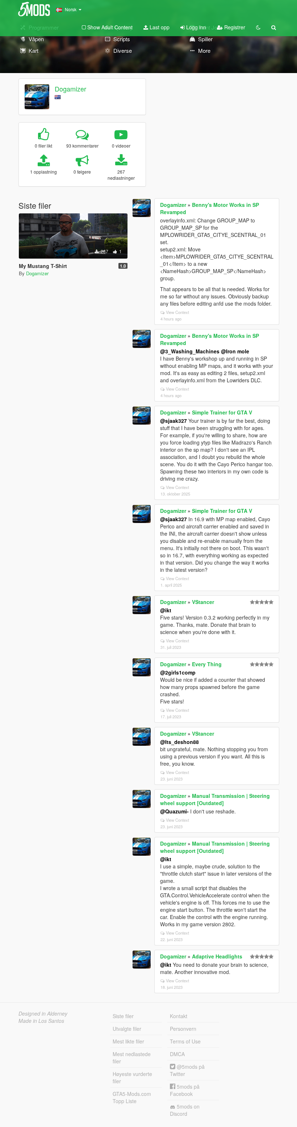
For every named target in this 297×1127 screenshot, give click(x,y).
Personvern (183, 1028)
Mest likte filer (128, 1041)
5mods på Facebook (185, 1090)
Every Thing (207, 664)
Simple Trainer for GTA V (222, 412)
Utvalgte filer (127, 1028)
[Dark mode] (258, 27)
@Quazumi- (174, 811)
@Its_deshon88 (179, 741)
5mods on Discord (185, 1110)
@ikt (165, 610)
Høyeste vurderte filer (132, 1077)
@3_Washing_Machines (189, 351)
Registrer (234, 27)
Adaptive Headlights (217, 956)
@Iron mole (235, 351)
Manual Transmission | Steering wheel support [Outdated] (215, 799)
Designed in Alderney (42, 1013)
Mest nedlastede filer (132, 1057)
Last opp (159, 27)
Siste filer (123, 1016)
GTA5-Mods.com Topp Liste (132, 1097)
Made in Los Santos (41, 1020)
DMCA (177, 1054)
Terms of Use (185, 1041)
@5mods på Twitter (187, 1070)
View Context (177, 312)
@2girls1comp (178, 672)
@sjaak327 (173, 420)
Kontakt (178, 1016)
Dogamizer (70, 88)
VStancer (203, 601)
